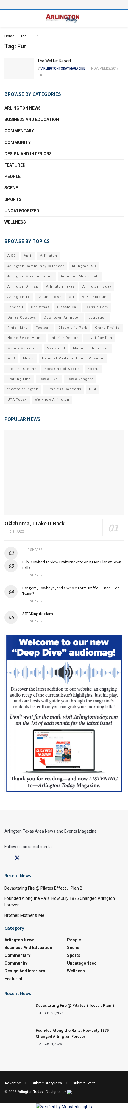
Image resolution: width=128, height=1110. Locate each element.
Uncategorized (21, 210)
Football (43, 328)
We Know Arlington (52, 400)
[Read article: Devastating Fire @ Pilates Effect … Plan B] (17, 1012)
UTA (92, 389)
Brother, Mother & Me (24, 915)
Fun (36, 36)
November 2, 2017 (104, 68)
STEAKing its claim (37, 613)
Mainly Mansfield (23, 348)
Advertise (12, 1083)
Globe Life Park (72, 328)
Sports (12, 199)
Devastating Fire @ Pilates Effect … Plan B (43, 888)
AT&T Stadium (95, 297)
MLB (11, 358)
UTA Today (17, 400)
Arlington (48, 256)
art (71, 297)
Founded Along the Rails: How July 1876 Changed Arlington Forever (72, 1033)
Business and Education (31, 119)
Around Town (50, 297)
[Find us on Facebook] (6, 858)
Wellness (15, 222)
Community (17, 142)
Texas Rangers (80, 379)
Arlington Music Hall (80, 276)
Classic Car (67, 307)
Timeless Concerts (63, 389)
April (28, 256)
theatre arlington (22, 389)
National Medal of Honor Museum (73, 358)
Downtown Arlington (62, 317)
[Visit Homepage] (62, 19)
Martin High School (91, 348)
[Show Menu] (64, 4)
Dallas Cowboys (21, 317)
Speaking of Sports (62, 369)
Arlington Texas (60, 286)
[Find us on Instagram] (28, 858)
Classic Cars (96, 307)
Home (9, 36)
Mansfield (56, 348)
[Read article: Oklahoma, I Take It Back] (64, 472)
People (12, 176)
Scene (11, 187)
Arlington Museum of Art (30, 276)
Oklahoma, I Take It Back (34, 523)
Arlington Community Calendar (35, 266)
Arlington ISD (84, 266)
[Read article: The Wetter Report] (19, 68)
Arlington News (22, 108)
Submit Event (84, 1083)
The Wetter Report (54, 61)
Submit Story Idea (47, 1083)
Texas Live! (49, 379)
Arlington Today (96, 286)
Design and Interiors (28, 153)
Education (97, 317)
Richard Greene (22, 369)
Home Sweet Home (25, 338)
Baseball (15, 307)
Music (28, 358)
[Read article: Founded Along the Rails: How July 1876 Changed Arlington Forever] (17, 1037)
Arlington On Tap (22, 286)
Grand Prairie (107, 328)
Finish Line (17, 328)
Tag (23, 36)
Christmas (40, 307)
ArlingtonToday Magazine (63, 68)
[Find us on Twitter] (17, 858)
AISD (11, 256)
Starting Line (19, 379)
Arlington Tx (18, 297)
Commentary (19, 130)
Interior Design (65, 338)
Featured (15, 165)
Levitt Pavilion (99, 338)
